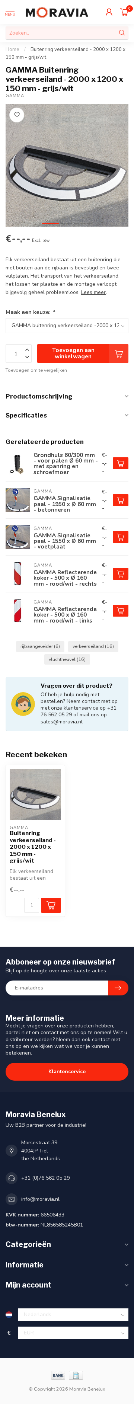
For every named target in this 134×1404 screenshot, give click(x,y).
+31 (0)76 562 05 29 (45, 1177)
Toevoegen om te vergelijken (36, 370)
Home (12, 49)
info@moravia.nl (40, 1199)
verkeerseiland (93, 646)
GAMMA (15, 96)
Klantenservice (67, 1071)
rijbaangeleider (40, 646)
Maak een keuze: (30, 312)
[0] (124, 11)
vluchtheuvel (67, 659)
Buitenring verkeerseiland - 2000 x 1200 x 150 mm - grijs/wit (33, 847)
